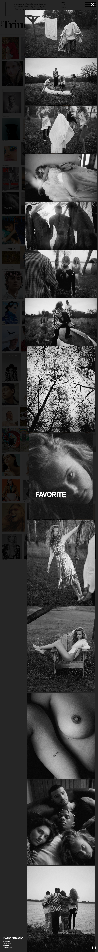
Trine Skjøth (7, 943)
